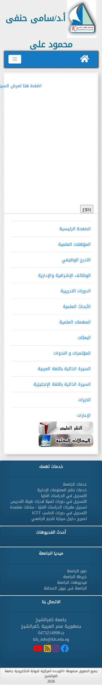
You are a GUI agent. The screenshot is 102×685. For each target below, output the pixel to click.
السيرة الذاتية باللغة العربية (64, 368)
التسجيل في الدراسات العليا (64, 495)
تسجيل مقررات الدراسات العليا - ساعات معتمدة (48, 507)
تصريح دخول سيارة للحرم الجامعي (59, 518)
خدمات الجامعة (75, 484)
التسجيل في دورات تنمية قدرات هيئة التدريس (48, 501)
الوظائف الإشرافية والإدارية (64, 275)
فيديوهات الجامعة (72, 582)
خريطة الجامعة (75, 577)
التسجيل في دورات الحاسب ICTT (59, 513)
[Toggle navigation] (14, 59)
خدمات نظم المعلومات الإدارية (62, 490)
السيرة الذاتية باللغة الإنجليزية (62, 384)
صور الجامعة (77, 571)
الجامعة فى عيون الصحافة (65, 588)
